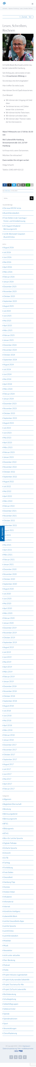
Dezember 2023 (10, 403)
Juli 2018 (7, 711)
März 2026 (8, 272)
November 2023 (10, 408)
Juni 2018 (7, 715)
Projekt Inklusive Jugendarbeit (15, 975)
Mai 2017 (7, 779)
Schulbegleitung (10, 999)
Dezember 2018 (10, 686)
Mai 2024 (7, 379)
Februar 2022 (9, 506)
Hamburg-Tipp (9, 882)
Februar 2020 (9, 618)
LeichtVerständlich (11, 936)
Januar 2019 (9, 681)
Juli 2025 (7, 311)
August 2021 (9, 530)
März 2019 (8, 672)
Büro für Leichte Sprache (13, 838)
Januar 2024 (9, 399)
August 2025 (9, 306)
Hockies (7, 887)
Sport (6, 1023)
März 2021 (8, 554)
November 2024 (10, 350)
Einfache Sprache (10, 848)
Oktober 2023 (9, 413)
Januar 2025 (9, 340)
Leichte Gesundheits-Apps (14, 921)
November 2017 (10, 749)
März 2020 (8, 613)
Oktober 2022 (9, 472)
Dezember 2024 (10, 345)
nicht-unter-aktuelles (12, 955)
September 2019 (10, 642)
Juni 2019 (7, 657)
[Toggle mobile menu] (32, 4)
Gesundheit (8, 877)
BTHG (6, 833)
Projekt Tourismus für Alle (14, 984)
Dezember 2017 (10, 745)
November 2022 (10, 467)
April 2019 (8, 667)
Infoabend (8, 897)
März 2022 (8, 501)
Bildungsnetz (9, 828)
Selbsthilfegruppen (11, 1004)
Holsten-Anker (9, 892)
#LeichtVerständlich (11, 213)
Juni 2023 (7, 433)
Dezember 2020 (10, 569)
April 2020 (8, 608)
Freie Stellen (8, 872)
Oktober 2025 (9, 296)
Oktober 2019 (9, 637)
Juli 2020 (7, 594)
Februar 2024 (9, 394)
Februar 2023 (9, 452)
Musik (6, 945)
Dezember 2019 (10, 628)
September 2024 (10, 359)
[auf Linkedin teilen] (28, 185)
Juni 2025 (7, 316)
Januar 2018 (9, 740)
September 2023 (10, 418)
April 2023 (8, 442)
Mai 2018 (7, 720)
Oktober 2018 (9, 696)
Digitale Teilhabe (10, 843)
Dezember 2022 (10, 462)
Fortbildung (8, 867)
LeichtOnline (9, 931)
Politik (6, 970)
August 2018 (9, 706)
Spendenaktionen (10, 1018)
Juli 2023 (7, 428)
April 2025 (8, 325)
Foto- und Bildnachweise (25, 1048)
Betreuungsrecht (10, 819)
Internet (7, 906)
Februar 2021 (9, 559)
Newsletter (8, 950)
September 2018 (10, 701)
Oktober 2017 (9, 754)
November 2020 (10, 574)
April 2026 (8, 267)
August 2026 (9, 247)
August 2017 (9, 764)
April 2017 (8, 784)
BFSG (6, 823)
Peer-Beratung (9, 960)
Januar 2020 (9, 623)
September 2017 (10, 759)
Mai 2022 (7, 491)
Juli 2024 (7, 369)
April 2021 (8, 550)
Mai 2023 (7, 437)
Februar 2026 (9, 277)
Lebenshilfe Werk (10, 916)
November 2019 (10, 632)
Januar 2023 (9, 457)
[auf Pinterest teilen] (23, 185)
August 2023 (9, 423)
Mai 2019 (7, 662)
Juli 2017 (7, 769)
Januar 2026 (9, 281)
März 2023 (8, 447)
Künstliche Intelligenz (12, 911)
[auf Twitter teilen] (9, 185)
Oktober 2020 (9, 579)
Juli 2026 (7, 252)
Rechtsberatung (10, 994)
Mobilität (7, 940)
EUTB (6, 858)
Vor (30, 17)
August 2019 (9, 647)
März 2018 (8, 730)
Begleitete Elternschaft (12, 804)
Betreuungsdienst (10, 814)
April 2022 (8, 496)
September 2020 (10, 584)
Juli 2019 (7, 652)
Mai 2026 (7, 262)
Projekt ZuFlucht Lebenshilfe (15, 989)
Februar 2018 (9, 735)
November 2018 (10, 691)
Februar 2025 (9, 335)
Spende (6, 1014)
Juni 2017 (7, 774)
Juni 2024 (7, 374)
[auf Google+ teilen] (14, 185)
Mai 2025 (7, 320)
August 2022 (9, 481)
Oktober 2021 (9, 520)
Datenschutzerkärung (10, 1048)
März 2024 (8, 389)
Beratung (7, 809)
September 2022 (10, 476)
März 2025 (8, 330)
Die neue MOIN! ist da (12, 208)
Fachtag (7, 862)
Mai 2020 (7, 603)
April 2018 (8, 725)
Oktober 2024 (9, 355)
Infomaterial (8, 901)
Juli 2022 (7, 486)
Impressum (26, 1046)
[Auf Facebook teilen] (5, 185)
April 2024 (8, 384)
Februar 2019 (9, 676)
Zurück (24, 17)
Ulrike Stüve (7, 190)
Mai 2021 (7, 545)
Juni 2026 (7, 257)
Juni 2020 (7, 598)
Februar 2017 (9, 789)
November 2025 (10, 291)
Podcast (7, 965)
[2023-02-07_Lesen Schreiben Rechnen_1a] (18, 47)
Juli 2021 (7, 535)
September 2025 (10, 301)
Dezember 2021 (10, 511)
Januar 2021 (9, 564)
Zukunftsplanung (10, 1033)
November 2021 (10, 516)
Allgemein (7, 799)
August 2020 (9, 589)
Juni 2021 (7, 540)
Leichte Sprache (10, 926)
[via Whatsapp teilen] (18, 185)
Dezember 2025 (10, 286)
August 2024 (9, 364)
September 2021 (10, 525)
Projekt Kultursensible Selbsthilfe (16, 979)
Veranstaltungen (10, 1028)
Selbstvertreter (10, 1009)
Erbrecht (7, 853)
